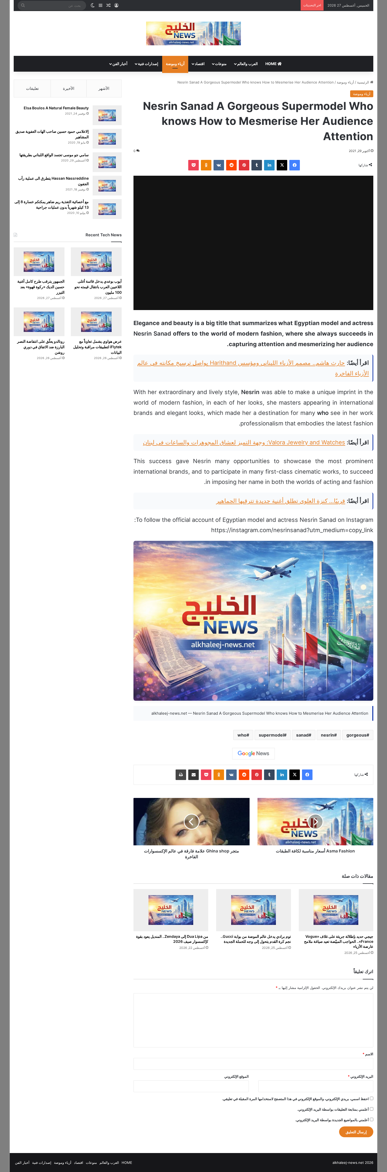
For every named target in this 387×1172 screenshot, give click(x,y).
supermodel (271, 735)
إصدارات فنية (148, 63)
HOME (271, 63)
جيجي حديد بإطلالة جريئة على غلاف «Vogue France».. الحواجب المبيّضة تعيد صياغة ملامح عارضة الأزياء (338, 941)
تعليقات (32, 88)
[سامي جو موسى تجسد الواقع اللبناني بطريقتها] (107, 162)
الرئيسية (363, 82)
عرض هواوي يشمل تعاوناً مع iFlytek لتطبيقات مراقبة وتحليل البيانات (97, 347)
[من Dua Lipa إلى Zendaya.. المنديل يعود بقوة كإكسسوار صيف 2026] (170, 910)
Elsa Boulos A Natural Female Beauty (56, 108)
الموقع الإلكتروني (236, 1076)
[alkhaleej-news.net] (193, 33)
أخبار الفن (119, 63)
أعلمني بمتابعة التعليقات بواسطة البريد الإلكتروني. (333, 1109)
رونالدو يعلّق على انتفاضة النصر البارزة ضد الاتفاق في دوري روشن (40, 347)
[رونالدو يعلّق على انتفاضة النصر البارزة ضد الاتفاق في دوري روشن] (39, 321)
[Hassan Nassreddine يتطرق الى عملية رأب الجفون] (107, 185)
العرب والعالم (247, 63)
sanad (302, 735)
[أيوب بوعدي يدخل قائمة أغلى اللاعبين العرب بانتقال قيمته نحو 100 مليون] (96, 261)
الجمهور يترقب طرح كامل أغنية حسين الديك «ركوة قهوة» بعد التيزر (40, 287)
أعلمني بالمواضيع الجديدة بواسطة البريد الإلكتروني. (332, 1120)
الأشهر (103, 88)
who (241, 735)
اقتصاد (200, 63)
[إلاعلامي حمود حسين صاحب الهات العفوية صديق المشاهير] (107, 139)
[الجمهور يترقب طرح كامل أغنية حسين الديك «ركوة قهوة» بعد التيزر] (39, 261)
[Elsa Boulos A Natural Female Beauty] (107, 115)
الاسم (368, 1054)
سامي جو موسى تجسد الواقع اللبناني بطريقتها (54, 155)
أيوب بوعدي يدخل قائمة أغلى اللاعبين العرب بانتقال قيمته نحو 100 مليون (98, 287)
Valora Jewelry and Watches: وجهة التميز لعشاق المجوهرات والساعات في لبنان (244, 442)
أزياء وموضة (175, 63)
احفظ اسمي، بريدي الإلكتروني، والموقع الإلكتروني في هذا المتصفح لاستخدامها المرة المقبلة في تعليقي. (295, 1099)
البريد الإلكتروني (360, 1076)
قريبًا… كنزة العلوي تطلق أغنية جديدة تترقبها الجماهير (280, 500)
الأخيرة (68, 88)
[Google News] (253, 753)
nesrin (327, 735)
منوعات (221, 63)
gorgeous (356, 735)
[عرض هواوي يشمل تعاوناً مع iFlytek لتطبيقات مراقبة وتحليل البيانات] (96, 321)
